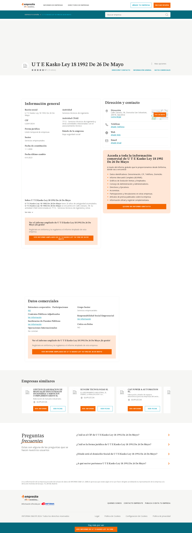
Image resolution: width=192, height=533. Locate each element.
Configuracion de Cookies (136, 516)
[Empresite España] (29, 5)
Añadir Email (116, 143)
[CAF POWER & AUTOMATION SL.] (122, 392)
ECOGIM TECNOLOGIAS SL (94, 390)
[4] (40, 70)
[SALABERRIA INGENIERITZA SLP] (169, 392)
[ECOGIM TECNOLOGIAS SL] (74, 392)
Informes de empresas (53, 5)
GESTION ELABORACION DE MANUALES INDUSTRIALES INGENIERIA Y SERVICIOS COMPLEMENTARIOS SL (47, 393)
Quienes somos (114, 503)
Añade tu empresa (141, 5)
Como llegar (116, 117)
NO (29, 310)
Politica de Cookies (112, 516)
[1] (32, 70)
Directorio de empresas (78, 5)
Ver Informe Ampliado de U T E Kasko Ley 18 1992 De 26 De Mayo (61, 238)
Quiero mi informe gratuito (137, 206)
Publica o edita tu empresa (157, 503)
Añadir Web (116, 135)
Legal (97, 516)
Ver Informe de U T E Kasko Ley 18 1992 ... (96, 529)
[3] (38, 70)
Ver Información (35, 317)
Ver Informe (41, 409)
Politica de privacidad (161, 516)
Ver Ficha (57, 409)
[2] (35, 70)
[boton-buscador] (166, 14)
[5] (43, 70)
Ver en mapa (160, 115)
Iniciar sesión (162, 5)
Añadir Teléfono (117, 127)
